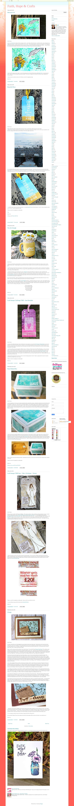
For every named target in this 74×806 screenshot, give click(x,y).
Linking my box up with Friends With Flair (13, 465)
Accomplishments (54, 18)
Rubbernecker (54, 307)
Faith (52, 227)
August (53, 52)
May (52, 40)
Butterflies (53, 192)
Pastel (53, 286)
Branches (53, 187)
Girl (52, 238)
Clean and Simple (54, 203)
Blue (52, 180)
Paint (52, 283)
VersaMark (53, 340)
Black (52, 175)
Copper (53, 204)
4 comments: (16, 363)
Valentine (53, 337)
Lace (52, 267)
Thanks (53, 326)
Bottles (53, 184)
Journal (53, 258)
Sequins (53, 312)
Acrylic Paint (54, 167)
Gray (52, 246)
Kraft (52, 264)
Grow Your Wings (54, 249)
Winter (53, 349)
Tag (52, 323)
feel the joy (53, 229)
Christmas (53, 201)
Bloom (53, 178)
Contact (53, 20)
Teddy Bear (53, 324)
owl (52, 281)
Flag (52, 232)
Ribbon (53, 306)
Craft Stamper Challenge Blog (39, 344)
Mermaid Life (11, 12)
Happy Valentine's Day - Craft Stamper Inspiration (19, 793)
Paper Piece (54, 284)
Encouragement (54, 223)
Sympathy (53, 321)
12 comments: (16, 222)
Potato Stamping (54, 295)
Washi (53, 343)
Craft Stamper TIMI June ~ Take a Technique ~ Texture (22, 473)
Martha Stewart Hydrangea (56, 272)
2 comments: (16, 719)
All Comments (55, 422)
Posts (54, 421)
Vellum (53, 338)
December (53, 46)
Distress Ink (53, 212)
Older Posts (47, 723)
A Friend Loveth (54, 166)
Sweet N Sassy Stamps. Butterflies (57, 320)
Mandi (58, 25)
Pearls (53, 289)
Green (53, 247)
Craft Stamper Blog (16, 558)
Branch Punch (54, 186)
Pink (52, 292)
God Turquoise (54, 244)
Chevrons (53, 200)
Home (29, 723)
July (52, 54)
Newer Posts (10, 723)
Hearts (53, 252)
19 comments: (16, 467)
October (53, 49)
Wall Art (53, 341)
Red (52, 303)
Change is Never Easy (38, 649)
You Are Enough (11, 228)
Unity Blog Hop (54, 332)
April (52, 77)
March (53, 60)
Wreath (53, 352)
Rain (52, 300)
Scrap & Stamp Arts (55, 309)
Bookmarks (53, 183)
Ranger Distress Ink (55, 301)
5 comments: (16, 81)
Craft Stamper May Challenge (13, 728)
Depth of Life (40, 73)
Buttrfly (53, 195)
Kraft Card (53, 266)
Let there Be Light (54, 269)
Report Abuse (54, 358)
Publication (53, 297)
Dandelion (53, 209)
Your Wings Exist (54, 355)
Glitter (53, 240)
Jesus (53, 257)
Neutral (53, 278)
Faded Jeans (54, 226)
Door (52, 215)
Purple (53, 298)
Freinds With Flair (25, 602)
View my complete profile (56, 35)
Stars (52, 317)
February (53, 43)
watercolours (54, 346)
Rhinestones (54, 304)
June (52, 55)
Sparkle (53, 315)
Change (9, 612)
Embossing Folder (54, 220)
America (53, 169)
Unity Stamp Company (55, 335)
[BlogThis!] (20, 81)
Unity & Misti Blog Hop (15, 788)
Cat (52, 198)
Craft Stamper (54, 206)
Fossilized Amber (11, 274)
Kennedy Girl (54, 263)
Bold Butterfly (54, 181)
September (53, 51)
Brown (53, 189)
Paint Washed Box (12, 369)
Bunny (53, 190)
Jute (52, 261)
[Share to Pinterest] (23, 81)
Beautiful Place (11, 87)
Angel (52, 170)
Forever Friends (54, 235)
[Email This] (19, 81)
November (53, 48)
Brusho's (12, 43)
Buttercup (25, 271)
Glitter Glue (53, 241)
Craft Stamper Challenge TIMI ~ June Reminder (20, 300)
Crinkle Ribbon (54, 207)
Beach (53, 172)
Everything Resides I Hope (56, 224)
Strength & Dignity (54, 318)
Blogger (41, 803)
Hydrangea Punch (54, 255)
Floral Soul (26, 436)
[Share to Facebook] (22, 81)
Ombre (53, 280)
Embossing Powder (55, 221)
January (53, 63)
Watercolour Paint (54, 344)
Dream (53, 218)
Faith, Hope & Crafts (21, 6)
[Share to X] (21, 81)
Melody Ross (54, 275)
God (52, 243)
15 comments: (16, 606)
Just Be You (54, 260)
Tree (52, 329)
